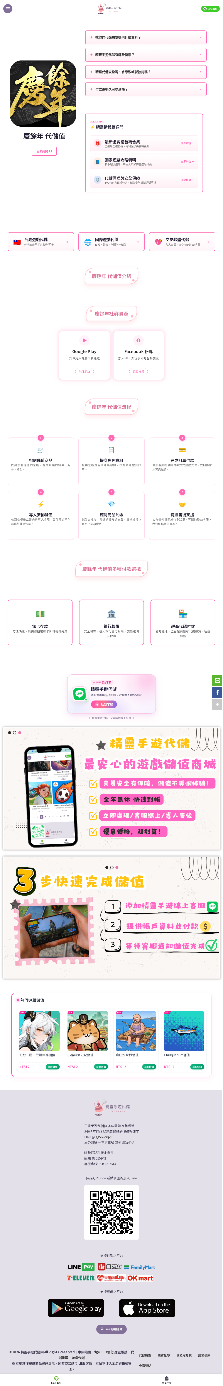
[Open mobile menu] (8, 8)
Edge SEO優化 (103, 1352)
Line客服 (213, 8)
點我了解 (104, 704)
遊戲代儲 (78, 1357)
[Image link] (111, 1107)
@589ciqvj (104, 1137)
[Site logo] (109, 8)
